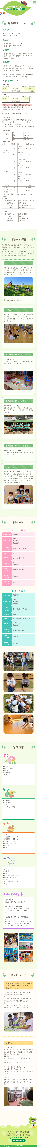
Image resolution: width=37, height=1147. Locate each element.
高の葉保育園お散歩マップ (15, 300)
